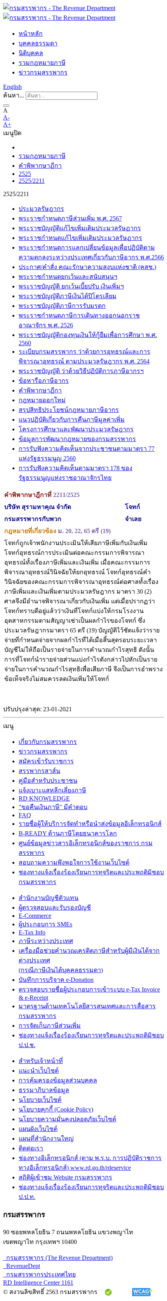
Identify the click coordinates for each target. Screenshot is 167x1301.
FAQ (25, 815)
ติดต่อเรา (31, 1148)
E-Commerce (35, 915)
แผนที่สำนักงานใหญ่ (46, 1138)
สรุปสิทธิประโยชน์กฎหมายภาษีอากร (69, 409)
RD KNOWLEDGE (44, 798)
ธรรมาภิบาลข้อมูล (44, 1090)
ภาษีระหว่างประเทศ (46, 941)
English (12, 86)
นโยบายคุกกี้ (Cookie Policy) (56, 1109)
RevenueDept (21, 1266)
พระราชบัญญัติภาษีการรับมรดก (62, 305)
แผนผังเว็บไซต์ (38, 1129)
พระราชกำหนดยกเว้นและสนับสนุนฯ (68, 276)
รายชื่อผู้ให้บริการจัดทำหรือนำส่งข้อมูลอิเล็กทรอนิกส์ (90, 823)
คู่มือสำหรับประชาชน (48, 780)
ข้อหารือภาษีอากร (44, 380)
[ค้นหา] (6, 105)
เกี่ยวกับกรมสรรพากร (48, 741)
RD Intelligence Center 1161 (38, 1282)
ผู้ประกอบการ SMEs (45, 924)
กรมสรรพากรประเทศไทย (39, 1274)
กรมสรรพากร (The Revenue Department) (58, 1257)
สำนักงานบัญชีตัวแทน (48, 898)
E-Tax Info (32, 932)
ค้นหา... (13, 95)
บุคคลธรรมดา (38, 43)
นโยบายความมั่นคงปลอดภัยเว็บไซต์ (67, 1119)
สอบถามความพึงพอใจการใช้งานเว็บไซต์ (74, 862)
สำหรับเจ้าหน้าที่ (41, 1061)
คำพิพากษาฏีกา (40, 165)
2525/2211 (32, 180)
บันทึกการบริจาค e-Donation (56, 979)
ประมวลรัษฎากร (41, 208)
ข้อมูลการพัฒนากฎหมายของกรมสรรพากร (77, 439)
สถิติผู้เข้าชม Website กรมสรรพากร (65, 1177)
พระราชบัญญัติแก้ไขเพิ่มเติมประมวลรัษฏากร (80, 228)
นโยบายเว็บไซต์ (40, 1099)
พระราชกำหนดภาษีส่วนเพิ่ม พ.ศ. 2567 (70, 218)
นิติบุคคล (31, 53)
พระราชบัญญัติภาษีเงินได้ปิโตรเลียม (68, 296)
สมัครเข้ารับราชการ (46, 761)
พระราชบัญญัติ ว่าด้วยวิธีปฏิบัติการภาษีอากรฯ (81, 371)
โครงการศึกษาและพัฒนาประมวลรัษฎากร (76, 429)
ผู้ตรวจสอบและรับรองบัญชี (55, 907)
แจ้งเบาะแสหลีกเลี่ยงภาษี (52, 790)
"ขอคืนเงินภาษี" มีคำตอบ (53, 807)
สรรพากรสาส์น (39, 771)
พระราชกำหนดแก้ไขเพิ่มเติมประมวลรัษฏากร (80, 237)
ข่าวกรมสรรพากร (43, 72)
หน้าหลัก (31, 33)
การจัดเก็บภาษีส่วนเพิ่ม (50, 1025)
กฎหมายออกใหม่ (42, 400)
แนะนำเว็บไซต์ (39, 1070)
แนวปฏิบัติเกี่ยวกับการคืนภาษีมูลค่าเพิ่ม (72, 419)
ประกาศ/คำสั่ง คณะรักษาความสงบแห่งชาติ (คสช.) (87, 267)
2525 (25, 173)
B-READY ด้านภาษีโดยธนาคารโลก (68, 833)
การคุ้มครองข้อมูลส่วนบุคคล (58, 1080)
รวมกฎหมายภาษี (42, 62)
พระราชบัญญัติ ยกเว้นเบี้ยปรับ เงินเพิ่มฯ (71, 286)
